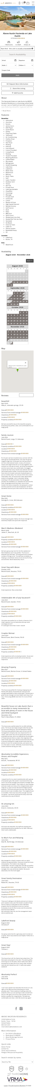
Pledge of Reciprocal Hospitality (12, 1052)
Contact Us (5, 1049)
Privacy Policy (10, 1039)
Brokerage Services (16, 1037)
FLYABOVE (17, 1035)
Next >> (29, 261)
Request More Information (18, 84)
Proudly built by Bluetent (17, 1086)
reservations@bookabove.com (11, 1027)
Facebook (16, 1008)
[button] (17, 370)
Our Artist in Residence (13, 1033)
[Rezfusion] (26, 1069)
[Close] (25, 362)
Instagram (21, 1008)
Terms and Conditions (8, 1051)
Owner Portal (5, 1047)
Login (6, 1086)
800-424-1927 (5, 1025)
